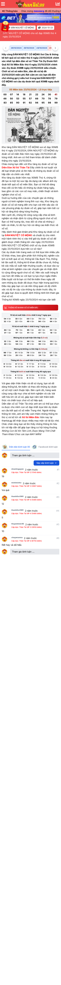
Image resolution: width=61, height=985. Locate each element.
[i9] (30, 18)
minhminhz (16, 483)
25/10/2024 (29, 48)
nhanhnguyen (17, 469)
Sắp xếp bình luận (45, 463)
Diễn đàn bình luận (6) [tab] (19, 447)
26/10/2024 (16, 48)
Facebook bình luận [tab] (48, 447)
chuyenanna (17, 537)
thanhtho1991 (17, 496)
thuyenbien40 (17, 524)
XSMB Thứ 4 (38, 177)
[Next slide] (55, 48)
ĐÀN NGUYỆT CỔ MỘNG (22, 27)
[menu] (3, 3)
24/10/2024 (41, 48)
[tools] (58, 3)
